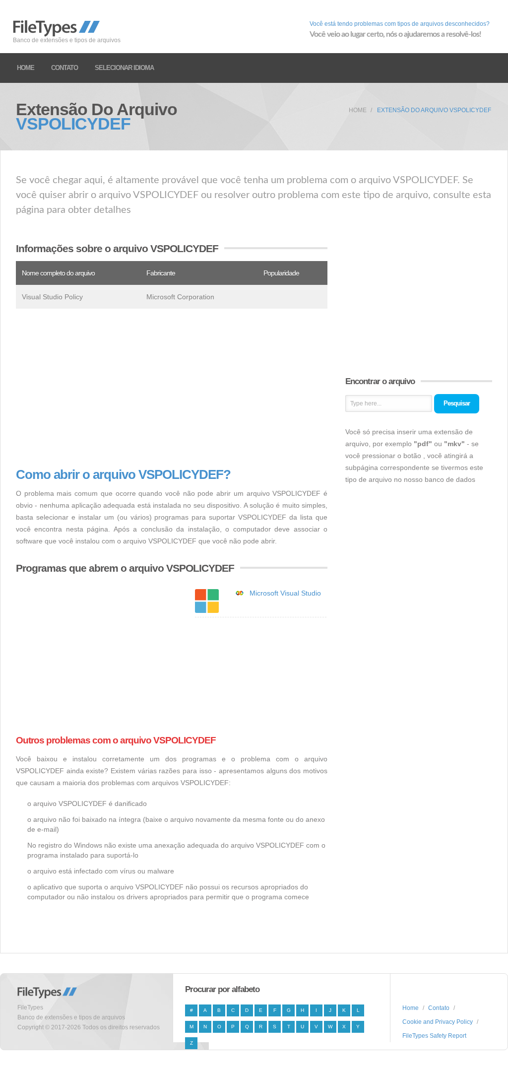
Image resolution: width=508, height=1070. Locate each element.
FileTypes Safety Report (434, 1035)
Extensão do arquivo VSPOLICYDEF (434, 110)
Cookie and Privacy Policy (437, 1021)
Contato (64, 67)
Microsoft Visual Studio (285, 593)
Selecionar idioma (124, 67)
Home (25, 67)
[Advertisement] (171, 388)
